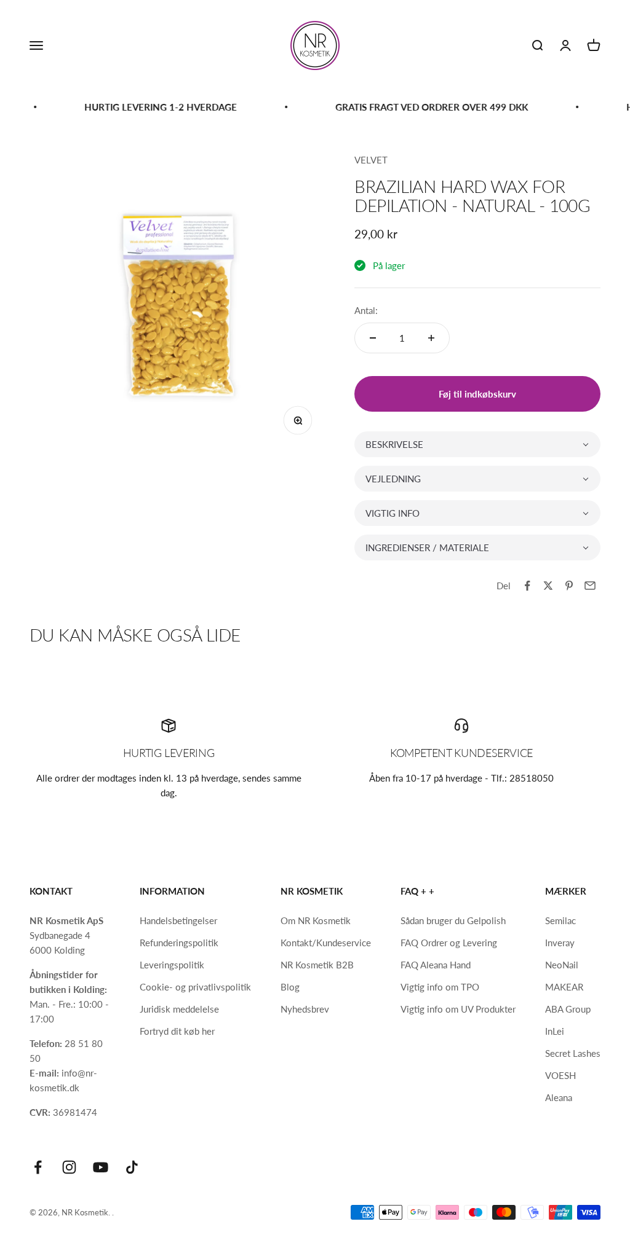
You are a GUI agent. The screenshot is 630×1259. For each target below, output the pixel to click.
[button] (477, 444)
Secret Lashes (572, 1053)
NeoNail (561, 964)
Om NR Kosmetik (316, 920)
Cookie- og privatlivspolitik (195, 986)
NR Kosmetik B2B (317, 964)
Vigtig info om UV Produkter (458, 1008)
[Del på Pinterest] (569, 585)
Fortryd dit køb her (177, 1031)
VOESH (560, 1075)
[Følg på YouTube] (100, 1167)
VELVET (371, 159)
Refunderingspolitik (179, 942)
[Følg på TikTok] (132, 1167)
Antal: (366, 310)
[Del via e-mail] (590, 585)
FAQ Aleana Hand (436, 964)
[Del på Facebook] (527, 585)
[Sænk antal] (373, 338)
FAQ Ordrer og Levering (449, 942)
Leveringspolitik (172, 964)
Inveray (560, 942)
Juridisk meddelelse (179, 1008)
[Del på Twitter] (548, 585)
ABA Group (568, 1008)
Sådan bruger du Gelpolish (453, 920)
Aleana (558, 1097)
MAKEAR (564, 986)
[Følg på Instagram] (69, 1167)
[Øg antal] (431, 338)
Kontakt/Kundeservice (326, 942)
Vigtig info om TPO (440, 986)
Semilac (560, 920)
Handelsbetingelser (178, 920)
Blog (290, 986)
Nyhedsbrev (305, 1008)
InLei (554, 1031)
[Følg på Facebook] (38, 1167)
